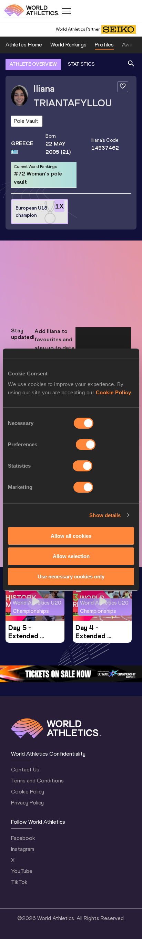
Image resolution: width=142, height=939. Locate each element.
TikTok (19, 882)
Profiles (104, 44)
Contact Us (25, 769)
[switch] (85, 444)
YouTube (21, 871)
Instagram (22, 849)
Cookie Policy (113, 392)
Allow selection (71, 556)
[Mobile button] (66, 11)
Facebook (23, 838)
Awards (131, 44)
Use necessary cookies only (71, 576)
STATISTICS (81, 64)
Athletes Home (24, 44)
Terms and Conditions (37, 780)
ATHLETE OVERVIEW (33, 64)
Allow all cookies (71, 536)
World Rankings (68, 44)
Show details (105, 515)
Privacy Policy (27, 802)
